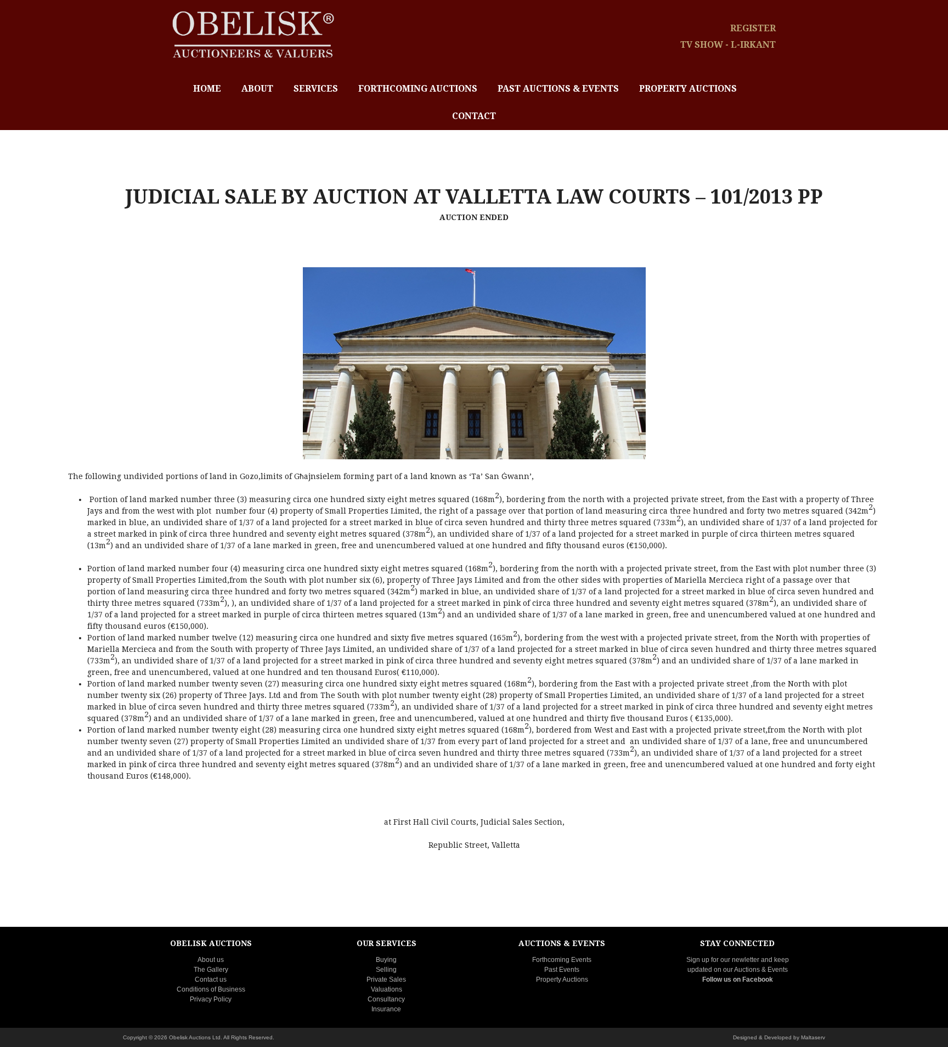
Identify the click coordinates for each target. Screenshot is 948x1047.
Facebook (757, 979)
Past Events (561, 969)
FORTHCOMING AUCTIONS (417, 88)
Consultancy (386, 999)
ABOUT (257, 88)
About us (211, 960)
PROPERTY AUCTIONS (688, 88)
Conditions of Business (211, 989)
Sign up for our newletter (722, 960)
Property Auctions (562, 979)
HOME (207, 88)
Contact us (211, 979)
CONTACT (474, 116)
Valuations (386, 989)
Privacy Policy (211, 999)
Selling (386, 969)
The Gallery (211, 969)
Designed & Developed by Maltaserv (779, 1037)
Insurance (386, 1009)
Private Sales (386, 979)
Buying (386, 960)
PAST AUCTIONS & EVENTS (558, 88)
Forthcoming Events (561, 960)
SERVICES (316, 88)
